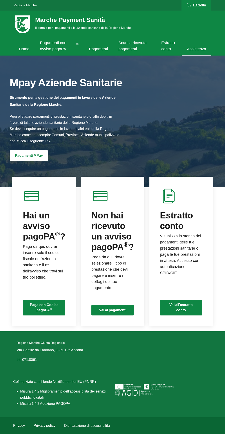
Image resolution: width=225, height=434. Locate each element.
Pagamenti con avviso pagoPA (59, 46)
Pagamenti (98, 49)
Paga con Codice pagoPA (44, 307)
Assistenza (196, 49)
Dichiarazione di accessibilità (87, 425)
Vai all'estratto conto (181, 307)
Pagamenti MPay (29, 155)
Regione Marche (25, 5)
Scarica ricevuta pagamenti (132, 46)
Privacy (19, 425)
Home (24, 49)
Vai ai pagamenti (112, 310)
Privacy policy (44, 425)
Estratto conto (168, 46)
